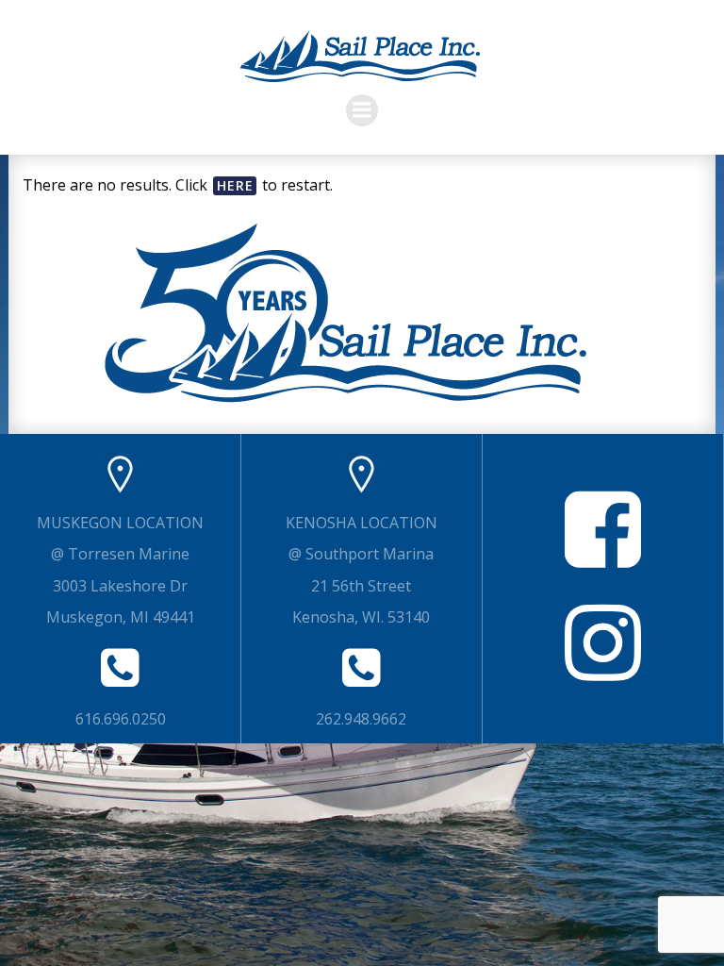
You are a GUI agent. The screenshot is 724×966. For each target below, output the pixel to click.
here (235, 185)
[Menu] (362, 110)
